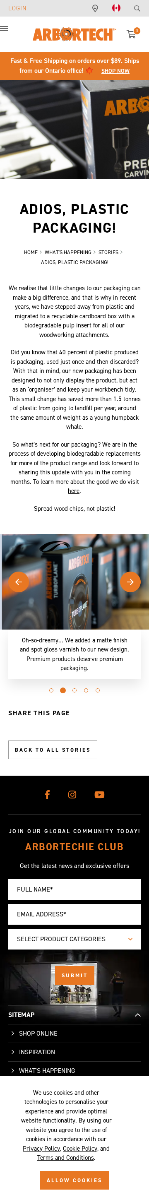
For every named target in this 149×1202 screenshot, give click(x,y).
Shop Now (115, 71)
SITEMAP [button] (21, 1014)
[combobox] (74, 939)
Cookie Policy (80, 1148)
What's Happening (47, 1070)
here (73, 491)
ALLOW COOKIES (74, 1180)
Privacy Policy (41, 1148)
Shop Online (38, 1033)
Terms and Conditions (65, 1158)
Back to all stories (53, 749)
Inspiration (37, 1052)
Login (17, 8)
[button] (12, 33)
